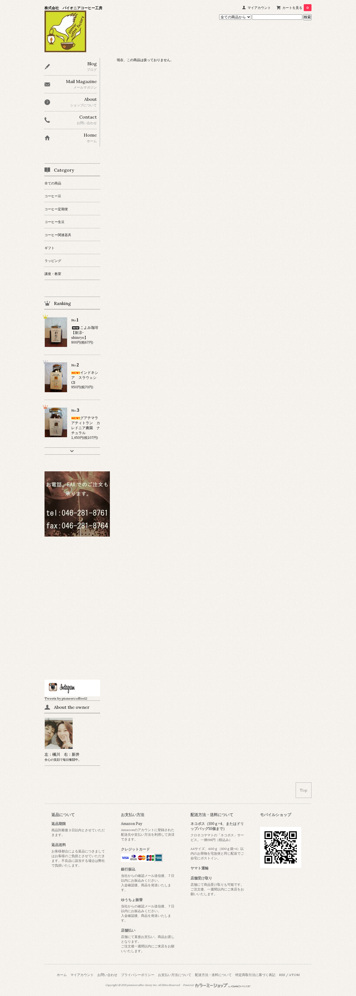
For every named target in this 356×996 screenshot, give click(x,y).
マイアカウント (259, 8)
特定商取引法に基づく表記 (255, 975)
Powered (188, 985)
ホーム (62, 975)
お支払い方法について (174, 975)
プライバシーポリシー (137, 975)
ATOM (294, 975)
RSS (282, 975)
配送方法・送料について (213, 975)
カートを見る (295, 8)
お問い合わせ (107, 975)
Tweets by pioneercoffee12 (65, 698)
